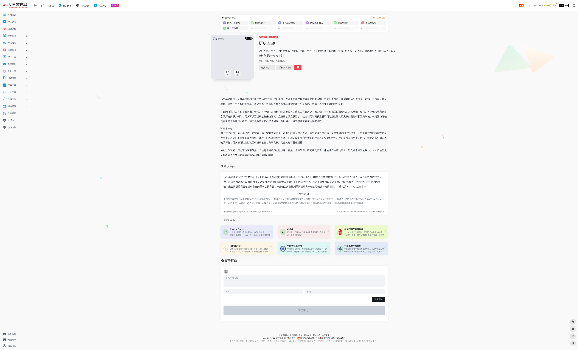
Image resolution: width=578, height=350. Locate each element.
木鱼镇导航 (283, 335)
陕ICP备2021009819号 (308, 338)
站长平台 (273, 37)
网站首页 (49, 6)
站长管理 (263, 37)
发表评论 (378, 299)
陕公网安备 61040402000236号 (333, 338)
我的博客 (66, 6)
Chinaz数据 (343, 177)
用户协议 (316, 335)
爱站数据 (328, 177)
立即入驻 (381, 18)
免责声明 (325, 335)
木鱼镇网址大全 (296, 335)
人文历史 (280, 61)
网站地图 (307, 335)
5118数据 (314, 177)
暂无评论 (231, 260)
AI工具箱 (101, 6)
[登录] (574, 6)
